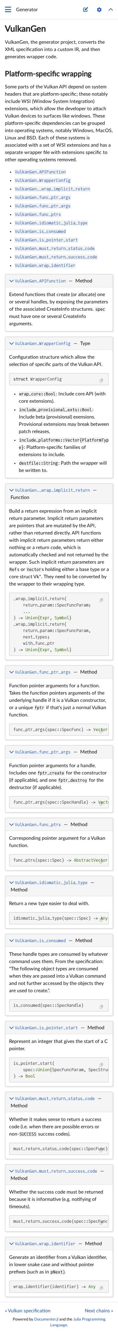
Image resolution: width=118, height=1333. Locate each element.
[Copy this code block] (101, 381)
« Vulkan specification (28, 1310)
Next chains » (99, 1310)
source (102, 325)
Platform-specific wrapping (48, 74)
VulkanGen (25, 29)
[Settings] (99, 9)
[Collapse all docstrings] (110, 9)
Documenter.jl (46, 1319)
